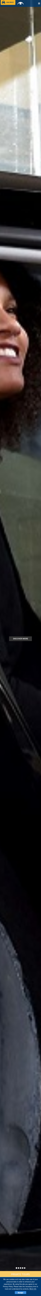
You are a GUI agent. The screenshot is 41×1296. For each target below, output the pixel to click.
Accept (20, 1292)
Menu (38, 3)
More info (32, 1289)
